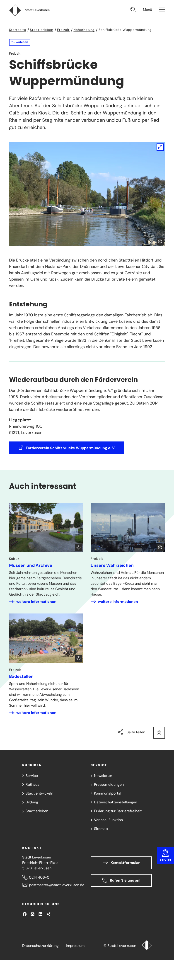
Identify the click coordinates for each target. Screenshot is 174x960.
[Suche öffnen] (133, 10)
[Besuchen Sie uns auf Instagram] (32, 914)
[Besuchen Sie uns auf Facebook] (24, 914)
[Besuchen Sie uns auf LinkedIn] (40, 914)
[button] (19, 42)
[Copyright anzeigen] (160, 241)
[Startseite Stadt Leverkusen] (147, 945)
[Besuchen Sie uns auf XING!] (48, 914)
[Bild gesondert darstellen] (87, 194)
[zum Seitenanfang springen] (159, 733)
